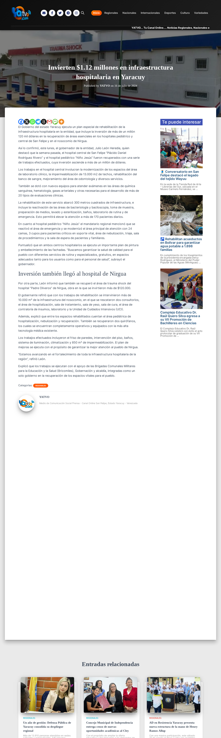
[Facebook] (52, 13)
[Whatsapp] (32, 122)
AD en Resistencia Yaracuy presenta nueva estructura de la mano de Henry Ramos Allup (173, 726)
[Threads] (44, 122)
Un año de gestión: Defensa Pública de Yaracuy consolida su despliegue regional (47, 726)
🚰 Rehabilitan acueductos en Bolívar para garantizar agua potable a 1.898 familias (181, 244)
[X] (27, 122)
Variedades (201, 12)
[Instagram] (76, 13)
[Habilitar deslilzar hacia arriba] (214, 731)
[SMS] (55, 122)
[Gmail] (49, 122)
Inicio (96, 12)
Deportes (170, 12)
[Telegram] (68, 13)
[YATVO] (26, 410)
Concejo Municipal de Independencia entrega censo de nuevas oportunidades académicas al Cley (109, 726)
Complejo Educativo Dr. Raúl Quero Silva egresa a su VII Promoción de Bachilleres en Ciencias (180, 318)
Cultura (185, 12)
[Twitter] (60, 13)
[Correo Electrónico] (44, 13)
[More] (61, 122)
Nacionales (129, 12)
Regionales (111, 12)
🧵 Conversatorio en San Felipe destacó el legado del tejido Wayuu (179, 175)
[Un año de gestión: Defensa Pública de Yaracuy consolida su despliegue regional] (47, 711)
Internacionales (150, 12)
